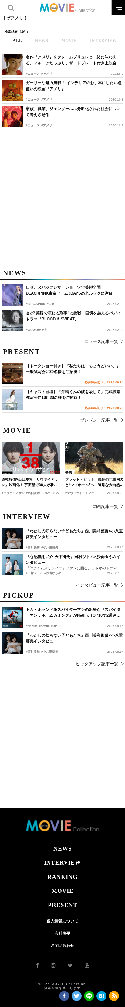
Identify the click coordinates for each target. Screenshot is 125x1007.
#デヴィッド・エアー (79, 493)
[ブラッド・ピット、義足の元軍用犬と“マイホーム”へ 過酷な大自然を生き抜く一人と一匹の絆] (94, 458)
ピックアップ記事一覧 (97, 663)
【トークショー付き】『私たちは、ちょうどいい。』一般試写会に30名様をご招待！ (73, 369)
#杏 (44, 329)
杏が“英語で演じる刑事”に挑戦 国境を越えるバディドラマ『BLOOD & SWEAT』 (73, 316)
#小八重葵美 (49, 651)
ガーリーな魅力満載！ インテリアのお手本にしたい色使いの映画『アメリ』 (74, 85)
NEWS (62, 848)
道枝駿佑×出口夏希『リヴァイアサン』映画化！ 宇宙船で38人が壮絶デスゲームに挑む (30, 482)
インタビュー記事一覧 (97, 585)
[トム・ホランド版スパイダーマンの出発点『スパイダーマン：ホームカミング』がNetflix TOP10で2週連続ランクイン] (12, 617)
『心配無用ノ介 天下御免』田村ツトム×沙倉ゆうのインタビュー (73, 559)
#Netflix (31, 626)
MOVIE (62, 891)
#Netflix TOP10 (50, 626)
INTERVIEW (62, 862)
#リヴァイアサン (13, 493)
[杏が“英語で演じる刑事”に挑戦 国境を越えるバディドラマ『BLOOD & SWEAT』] (12, 320)
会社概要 (62, 933)
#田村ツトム (34, 573)
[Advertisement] (62, 198)
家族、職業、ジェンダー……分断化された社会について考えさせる (73, 111)
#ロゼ (51, 304)
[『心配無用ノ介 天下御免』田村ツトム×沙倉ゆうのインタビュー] (12, 564)
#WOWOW (33, 329)
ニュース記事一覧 (101, 341)
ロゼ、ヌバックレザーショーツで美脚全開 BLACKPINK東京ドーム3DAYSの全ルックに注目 (69, 290)
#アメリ (46, 73)
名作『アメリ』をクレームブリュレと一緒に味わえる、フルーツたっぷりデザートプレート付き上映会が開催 (73, 60)
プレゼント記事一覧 (99, 420)
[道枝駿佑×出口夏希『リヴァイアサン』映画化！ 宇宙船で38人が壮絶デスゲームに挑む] (31, 458)
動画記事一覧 (105, 506)
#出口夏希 (33, 493)
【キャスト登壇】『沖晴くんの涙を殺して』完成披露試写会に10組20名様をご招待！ (73, 394)
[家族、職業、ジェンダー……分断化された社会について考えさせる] (12, 116)
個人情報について (62, 921)
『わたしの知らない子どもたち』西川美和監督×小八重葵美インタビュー (74, 638)
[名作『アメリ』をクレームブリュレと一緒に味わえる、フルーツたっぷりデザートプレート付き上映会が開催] (12, 64)
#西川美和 (33, 651)
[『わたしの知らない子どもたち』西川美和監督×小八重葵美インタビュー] (12, 643)
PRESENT (62, 905)
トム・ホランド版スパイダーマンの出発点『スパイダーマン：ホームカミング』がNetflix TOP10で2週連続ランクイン (73, 612)
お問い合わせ (62, 945)
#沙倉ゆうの (52, 573)
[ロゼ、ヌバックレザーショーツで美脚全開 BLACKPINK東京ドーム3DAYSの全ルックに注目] (12, 295)
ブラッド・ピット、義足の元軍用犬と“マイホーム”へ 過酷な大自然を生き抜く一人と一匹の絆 (94, 482)
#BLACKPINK (35, 304)
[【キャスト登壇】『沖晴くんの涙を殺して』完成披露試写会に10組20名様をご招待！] (12, 399)
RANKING (62, 877)
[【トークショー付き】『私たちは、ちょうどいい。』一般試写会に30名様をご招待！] (12, 373)
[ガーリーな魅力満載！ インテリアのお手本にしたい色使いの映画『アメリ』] (12, 90)
